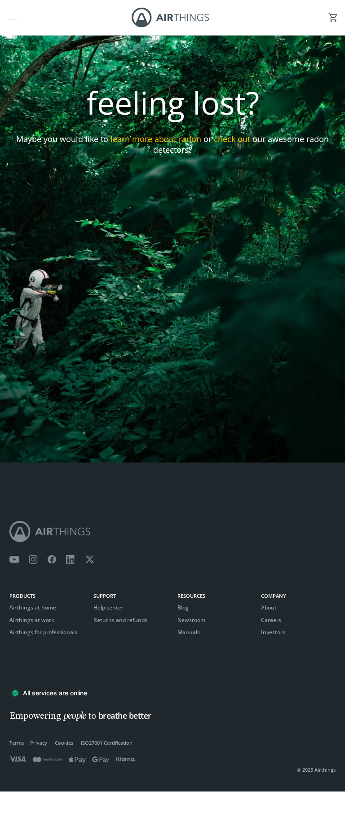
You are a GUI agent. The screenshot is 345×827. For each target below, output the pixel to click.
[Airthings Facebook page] (51, 560)
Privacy (38, 742)
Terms (16, 742)
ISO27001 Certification (107, 742)
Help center (108, 607)
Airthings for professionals (43, 632)
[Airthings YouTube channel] (14, 560)
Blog (183, 607)
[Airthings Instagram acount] (33, 560)
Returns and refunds (120, 620)
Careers (271, 620)
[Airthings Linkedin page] (70, 560)
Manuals (188, 632)
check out (232, 138)
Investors (273, 632)
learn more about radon (156, 138)
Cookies (64, 742)
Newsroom (191, 620)
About (269, 607)
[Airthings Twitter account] (89, 560)
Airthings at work (31, 620)
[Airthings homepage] (172, 531)
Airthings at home (32, 607)
